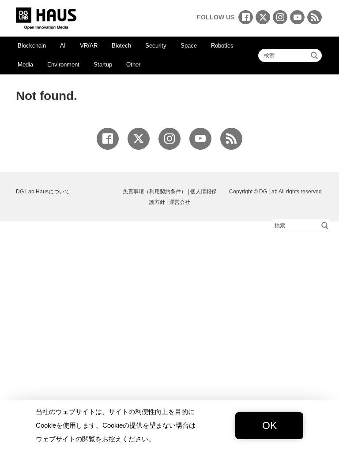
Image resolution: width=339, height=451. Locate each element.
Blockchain (32, 45)
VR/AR (89, 45)
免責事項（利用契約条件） (154, 192)
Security (155, 45)
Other (133, 64)
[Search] (314, 55)
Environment (63, 64)
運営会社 (179, 202)
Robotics (222, 45)
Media (25, 64)
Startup (103, 64)
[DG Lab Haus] (46, 17)
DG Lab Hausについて (43, 192)
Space (189, 45)
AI (63, 45)
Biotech (121, 45)
